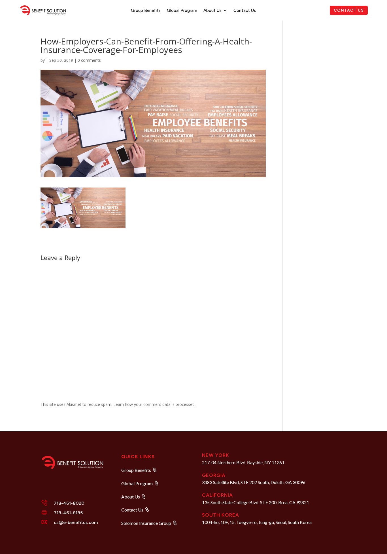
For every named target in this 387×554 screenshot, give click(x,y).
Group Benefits (146, 10)
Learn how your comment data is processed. (154, 404)
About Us (212, 10)
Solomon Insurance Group (146, 523)
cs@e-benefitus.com (76, 522)
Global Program (182, 10)
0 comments (89, 60)
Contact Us (244, 10)
